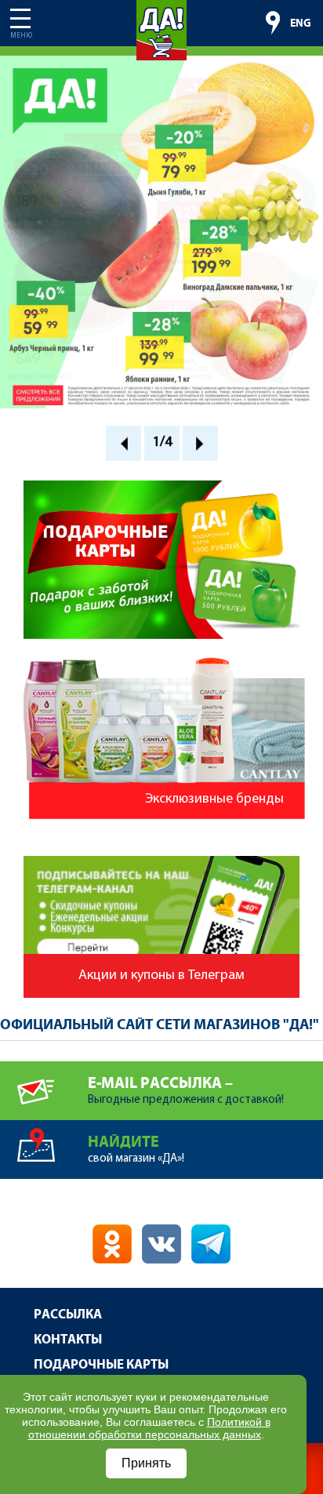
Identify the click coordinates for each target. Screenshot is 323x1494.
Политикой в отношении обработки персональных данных (149, 1428)
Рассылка (68, 1314)
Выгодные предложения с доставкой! (186, 1090)
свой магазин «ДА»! (136, 1149)
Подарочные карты (101, 1365)
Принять (146, 1463)
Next (200, 443)
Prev (123, 443)
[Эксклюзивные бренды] (161, 661)
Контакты (68, 1340)
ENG (300, 23)
